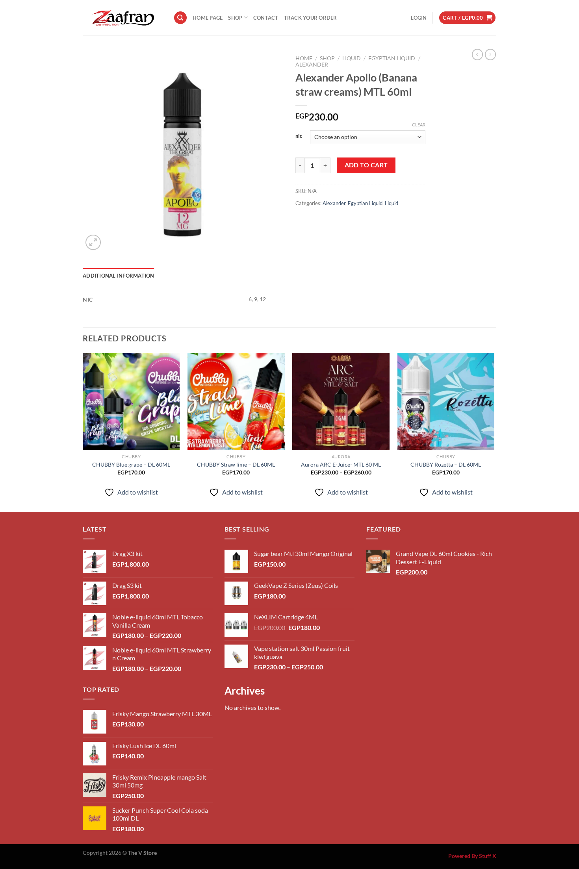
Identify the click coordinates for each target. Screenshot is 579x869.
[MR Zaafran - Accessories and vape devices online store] (122, 17)
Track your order (310, 18)
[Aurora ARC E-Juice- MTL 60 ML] (341, 401)
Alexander (311, 64)
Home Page (208, 18)
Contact (265, 18)
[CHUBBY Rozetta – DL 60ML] (446, 401)
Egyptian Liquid (391, 58)
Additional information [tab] (118, 275)
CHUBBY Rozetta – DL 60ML (445, 464)
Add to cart (366, 165)
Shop (235, 18)
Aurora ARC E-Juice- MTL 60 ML (341, 464)
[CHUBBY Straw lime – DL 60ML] (236, 401)
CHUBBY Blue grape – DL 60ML (131, 464)
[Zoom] (93, 242)
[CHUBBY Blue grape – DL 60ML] (131, 401)
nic (298, 136)
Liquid (351, 58)
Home (303, 58)
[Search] (180, 17)
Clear (418, 124)
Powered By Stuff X (472, 855)
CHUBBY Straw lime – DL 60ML (236, 464)
